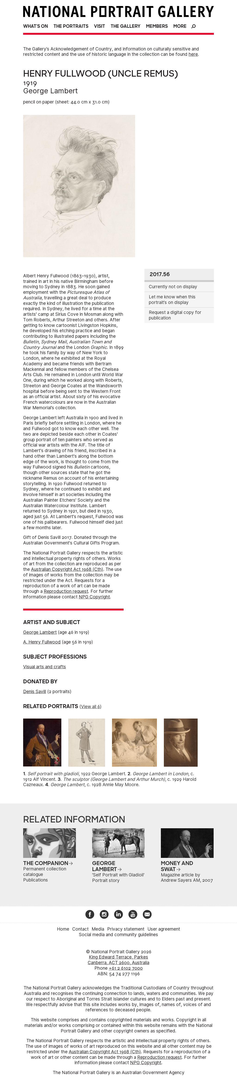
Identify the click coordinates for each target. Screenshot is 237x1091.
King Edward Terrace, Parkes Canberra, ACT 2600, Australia (118, 959)
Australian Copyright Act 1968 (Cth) (67, 569)
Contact (80, 929)
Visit (99, 26)
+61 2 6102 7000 (126, 968)
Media (98, 929)
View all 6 (90, 706)
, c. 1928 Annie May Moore (94, 784)
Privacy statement (125, 929)
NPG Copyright (94, 597)
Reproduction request (66, 591)
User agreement (163, 929)
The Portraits (70, 26)
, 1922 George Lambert (76, 773)
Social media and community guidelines (118, 934)
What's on (35, 26)
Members (157, 26)
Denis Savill (34, 691)
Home (63, 929)
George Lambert (50, 91)
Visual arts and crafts (44, 666)
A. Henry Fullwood (42, 642)
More (180, 26)
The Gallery (125, 26)
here (193, 54)
